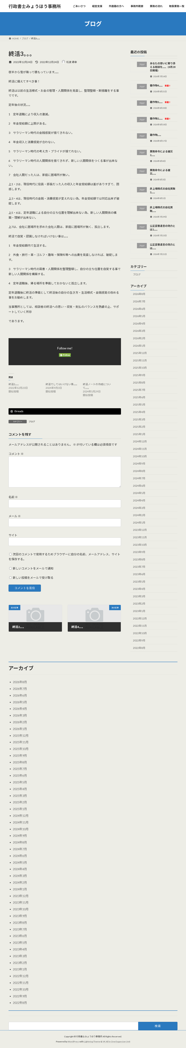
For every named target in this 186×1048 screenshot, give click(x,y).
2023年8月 (139, 559)
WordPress (73, 1041)
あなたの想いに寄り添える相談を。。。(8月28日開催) (162, 67)
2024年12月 (140, 441)
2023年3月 (139, 596)
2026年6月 (139, 308)
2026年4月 (139, 323)
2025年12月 (140, 352)
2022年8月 (139, 647)
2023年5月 (139, 581)
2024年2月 (139, 515)
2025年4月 (139, 411)
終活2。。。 (14, 384)
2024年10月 (140, 456)
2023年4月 (139, 588)
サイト (13, 535)
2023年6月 (139, 574)
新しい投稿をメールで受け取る (33, 577)
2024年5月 (139, 493)
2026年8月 (139, 294)
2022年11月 (140, 625)
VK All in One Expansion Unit (116, 1041)
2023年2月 (139, 603)
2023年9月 (139, 552)
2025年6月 (139, 397)
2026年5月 (139, 316)
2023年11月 (140, 537)
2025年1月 (139, 434)
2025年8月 (139, 382)
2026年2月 (139, 338)
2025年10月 (140, 367)
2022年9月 (139, 640)
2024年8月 (139, 471)
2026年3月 (139, 331)
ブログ (32, 421)
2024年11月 (140, 448)
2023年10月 (140, 544)
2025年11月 (140, 360)
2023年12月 (140, 530)
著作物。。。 (156, 135)
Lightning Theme (92, 1041)
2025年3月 (139, 419)
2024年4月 (139, 500)
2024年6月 (139, 485)
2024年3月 (139, 507)
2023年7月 (139, 566)
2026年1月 (139, 345)
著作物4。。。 (160, 85)
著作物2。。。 (160, 118)
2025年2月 (139, 426)
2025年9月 (139, 375)
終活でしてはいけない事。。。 (62, 384)
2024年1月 (139, 522)
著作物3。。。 (160, 102)
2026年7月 (139, 301)
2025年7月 (139, 389)
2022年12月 (140, 618)
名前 (13, 497)
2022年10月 (140, 633)
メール (15, 516)
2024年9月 (139, 463)
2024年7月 (139, 478)
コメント (16, 454)
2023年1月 (139, 611)
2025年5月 (139, 404)
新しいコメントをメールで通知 (33, 568)
